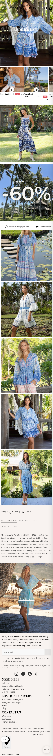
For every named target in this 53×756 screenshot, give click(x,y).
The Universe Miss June (12, 699)
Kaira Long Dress (10, 277)
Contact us (6, 719)
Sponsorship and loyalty (12, 686)
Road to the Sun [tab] (9, 526)
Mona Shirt (4, 94)
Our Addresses (8, 691)
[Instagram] (16, 674)
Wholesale (6, 716)
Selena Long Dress (11, 501)
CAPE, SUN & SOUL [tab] (9, 520)
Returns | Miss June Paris (13, 689)
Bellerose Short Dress (12, 333)
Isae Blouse (7, 389)
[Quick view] (12, 89)
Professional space (10, 721)
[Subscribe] (48, 652)
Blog (4, 708)
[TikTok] (36, 674)
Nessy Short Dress (10, 445)
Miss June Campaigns (11, 702)
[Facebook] (23, 674)
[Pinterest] (30, 674)
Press (4, 705)
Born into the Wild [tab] (28, 520)
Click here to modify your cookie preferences (41, 731)
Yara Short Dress (28, 95)
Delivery (5, 683)
